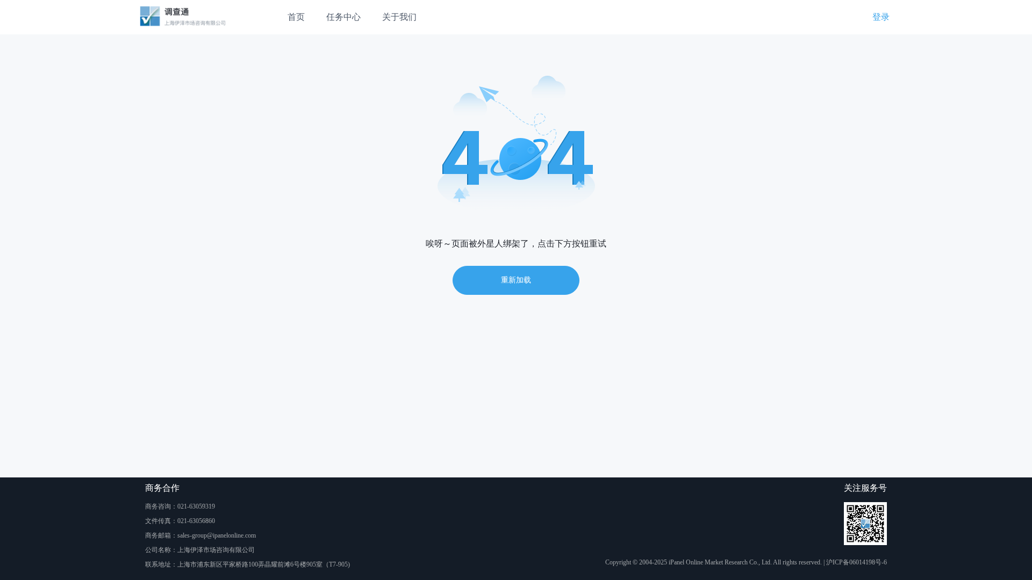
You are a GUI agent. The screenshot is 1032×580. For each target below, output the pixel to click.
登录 (881, 16)
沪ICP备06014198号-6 (856, 562)
